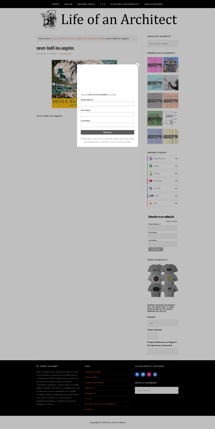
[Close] (137, 65)
